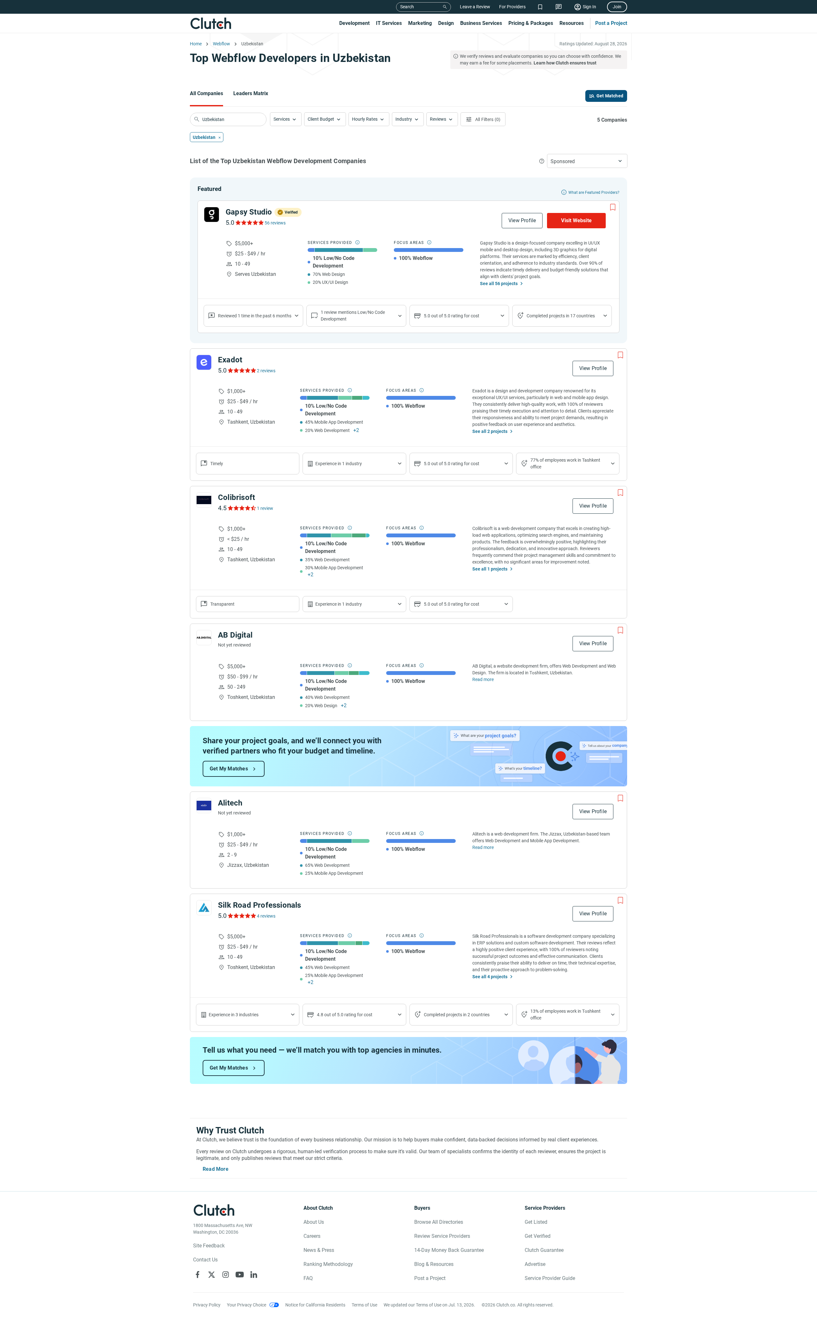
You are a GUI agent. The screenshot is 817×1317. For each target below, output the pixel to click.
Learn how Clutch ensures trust (565, 62)
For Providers (512, 6)
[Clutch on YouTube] (239, 1274)
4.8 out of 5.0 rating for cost (344, 1014)
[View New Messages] (559, 7)
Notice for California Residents (315, 1304)
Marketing (420, 23)
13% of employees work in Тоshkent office (565, 1014)
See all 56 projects (499, 283)
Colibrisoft (236, 497)
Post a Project (611, 23)
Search (407, 6)
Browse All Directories (438, 1222)
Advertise (535, 1264)
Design (446, 23)
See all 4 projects (489, 976)
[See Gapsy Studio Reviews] (249, 222)
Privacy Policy (207, 1304)
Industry (403, 119)
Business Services (481, 23)
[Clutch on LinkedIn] (253, 1274)
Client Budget (321, 119)
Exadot (230, 359)
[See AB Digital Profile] (204, 637)
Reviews (438, 119)
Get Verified (538, 1236)
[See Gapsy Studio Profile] (211, 214)
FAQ (308, 1278)
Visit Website (576, 220)
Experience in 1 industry (338, 463)
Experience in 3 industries (234, 1014)
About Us (314, 1222)
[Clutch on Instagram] (225, 1274)
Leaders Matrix (250, 93)
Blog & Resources (433, 1264)
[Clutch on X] (211, 1274)
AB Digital (235, 635)
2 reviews (266, 370)
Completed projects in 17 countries (561, 315)
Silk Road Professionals (259, 905)
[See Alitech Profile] (204, 805)
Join (617, 6)
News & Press (319, 1250)
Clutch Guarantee (544, 1250)
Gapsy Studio (249, 212)
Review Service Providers (442, 1236)
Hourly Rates (365, 119)
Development (354, 23)
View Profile (522, 220)
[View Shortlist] (540, 7)
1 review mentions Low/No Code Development (353, 316)
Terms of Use (364, 1304)
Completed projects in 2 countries (457, 1014)
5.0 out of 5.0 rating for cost (451, 315)
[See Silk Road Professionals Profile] (204, 907)
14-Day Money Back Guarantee (449, 1250)
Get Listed (536, 1222)
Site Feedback (209, 1246)
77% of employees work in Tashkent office (565, 463)
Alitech (230, 803)
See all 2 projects (489, 431)
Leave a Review (475, 6)
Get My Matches (229, 769)
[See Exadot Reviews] (241, 370)
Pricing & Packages (530, 23)
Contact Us (205, 1260)
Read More (216, 1169)
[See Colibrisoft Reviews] (241, 508)
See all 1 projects (489, 568)
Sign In (589, 6)
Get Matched (609, 95)
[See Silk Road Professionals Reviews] (241, 916)
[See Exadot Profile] (204, 362)
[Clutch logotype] (210, 23)
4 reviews (266, 916)
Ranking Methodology (328, 1264)
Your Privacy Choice (246, 1304)
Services (282, 119)
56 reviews (275, 222)
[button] (285, 119)
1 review (265, 508)
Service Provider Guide (550, 1278)
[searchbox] (228, 119)
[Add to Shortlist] (612, 207)
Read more (483, 679)
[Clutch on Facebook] (197, 1274)
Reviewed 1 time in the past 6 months (254, 315)
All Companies (206, 93)
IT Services (389, 23)
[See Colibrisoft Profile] (204, 500)
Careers (312, 1236)
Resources (571, 23)
